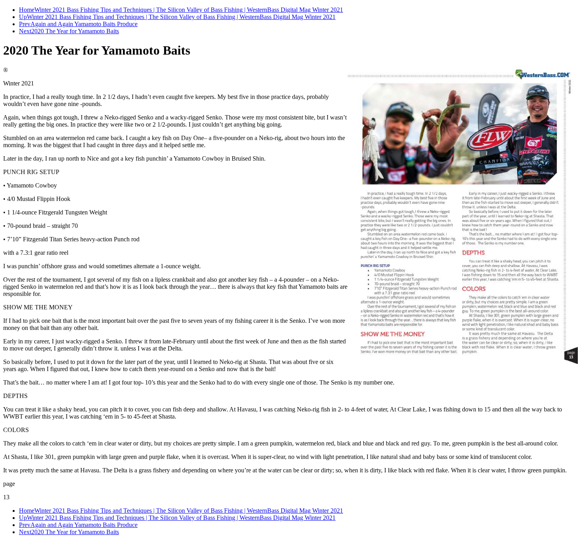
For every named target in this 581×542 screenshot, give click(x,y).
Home (26, 9)
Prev (24, 24)
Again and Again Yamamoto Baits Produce (84, 24)
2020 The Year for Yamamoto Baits (75, 31)
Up (23, 16)
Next (25, 31)
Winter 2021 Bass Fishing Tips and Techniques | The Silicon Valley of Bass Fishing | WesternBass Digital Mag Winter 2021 (188, 9)
